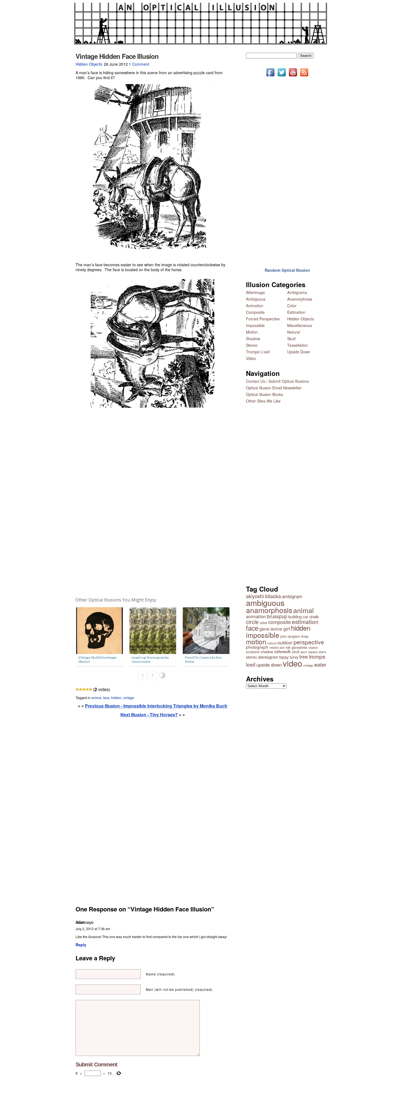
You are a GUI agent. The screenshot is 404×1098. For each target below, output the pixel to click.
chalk (314, 616)
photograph (257, 647)
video (292, 663)
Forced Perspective (263, 318)
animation (256, 616)
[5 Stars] (90, 689)
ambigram (292, 596)
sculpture (253, 651)
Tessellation (297, 345)
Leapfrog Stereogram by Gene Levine (150, 659)
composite (279, 622)
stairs (322, 652)
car (305, 616)
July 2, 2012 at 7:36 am (93, 928)
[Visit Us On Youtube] (292, 76)
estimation (305, 621)
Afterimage (255, 292)
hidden (116, 697)
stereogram (268, 657)
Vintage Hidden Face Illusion (117, 56)
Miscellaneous (299, 325)
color (263, 622)
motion (256, 641)
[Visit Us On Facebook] (270, 76)
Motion (252, 332)
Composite (255, 312)
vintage (128, 697)
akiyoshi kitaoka (263, 596)
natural (271, 643)
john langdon (290, 636)
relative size (276, 647)
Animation (254, 305)
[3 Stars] (83, 689)
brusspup (277, 616)
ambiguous (265, 602)
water (320, 664)
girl (286, 628)
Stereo (252, 345)
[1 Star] (77, 689)
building (295, 616)
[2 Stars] (80, 689)
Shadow (253, 338)
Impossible (255, 325)
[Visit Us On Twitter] (281, 76)
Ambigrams (297, 292)
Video (251, 358)
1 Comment (139, 64)
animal (96, 697)
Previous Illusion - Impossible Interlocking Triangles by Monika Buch (156, 706)
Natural (293, 332)
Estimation (296, 312)
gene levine (270, 629)
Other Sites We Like (263, 401)
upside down (269, 664)
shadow (267, 651)
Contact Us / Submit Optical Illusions (277, 381)
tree (303, 656)
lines (304, 636)
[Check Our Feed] (304, 76)
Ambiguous (255, 299)
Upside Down (298, 351)
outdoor (285, 642)
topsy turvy (288, 657)
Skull (291, 338)
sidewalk (282, 651)
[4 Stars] (87, 689)
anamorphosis (269, 610)
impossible (262, 635)
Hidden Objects (89, 64)
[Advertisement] (152, 503)
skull (295, 651)
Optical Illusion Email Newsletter (273, 387)
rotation (313, 647)
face (106, 697)
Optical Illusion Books (264, 394)
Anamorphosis (299, 299)
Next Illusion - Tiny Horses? (149, 714)
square (312, 652)
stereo (251, 657)
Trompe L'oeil (258, 351)
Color (292, 305)
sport (303, 652)
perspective (309, 642)
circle (252, 622)
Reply (81, 944)
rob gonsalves (296, 647)
